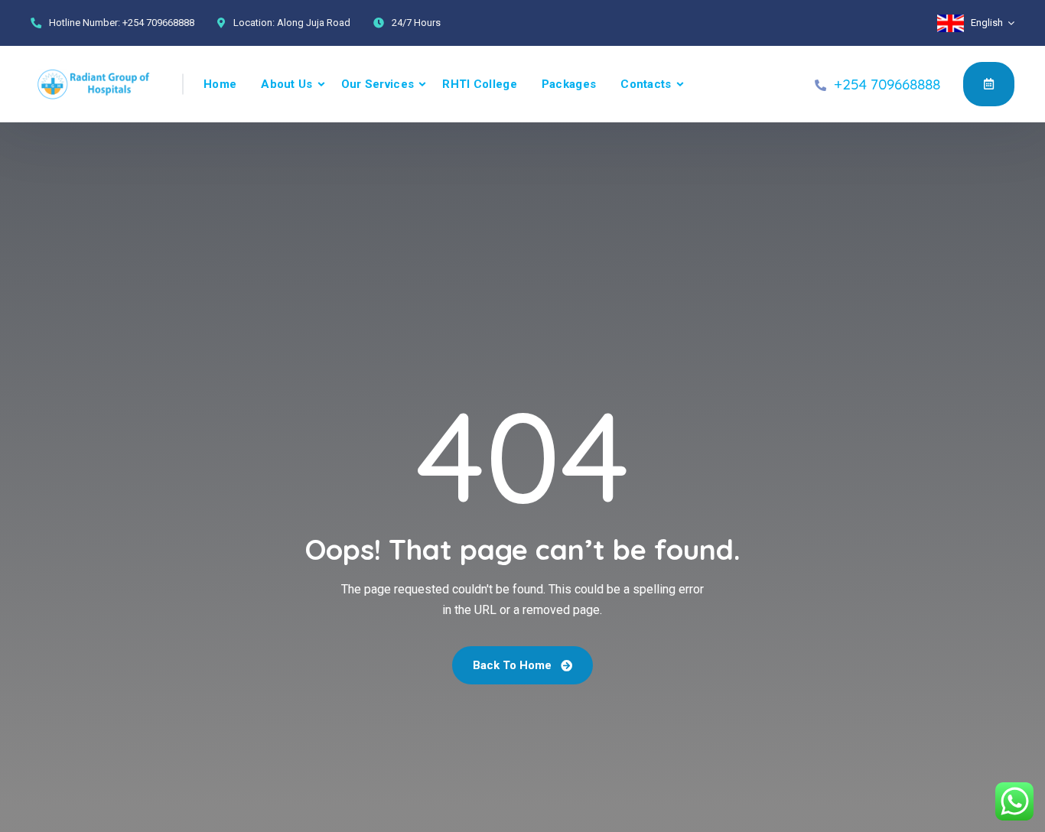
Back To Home (514, 665)
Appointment (988, 84)
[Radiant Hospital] (95, 84)
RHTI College (479, 84)
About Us (286, 84)
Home (219, 84)
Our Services (378, 84)
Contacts (645, 84)
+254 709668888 (158, 22)
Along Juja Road (313, 22)
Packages (569, 84)
